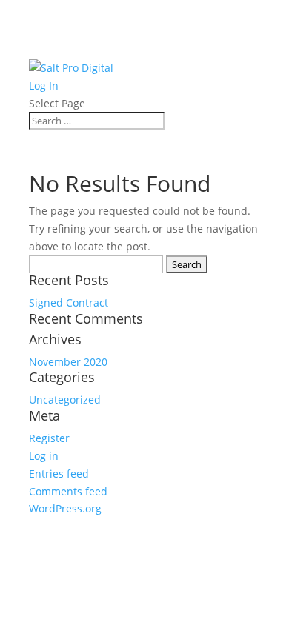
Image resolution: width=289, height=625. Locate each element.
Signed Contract (68, 302)
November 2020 (68, 362)
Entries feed (59, 474)
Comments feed (68, 491)
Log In (44, 85)
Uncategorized (65, 399)
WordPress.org (65, 508)
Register (49, 438)
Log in (44, 456)
